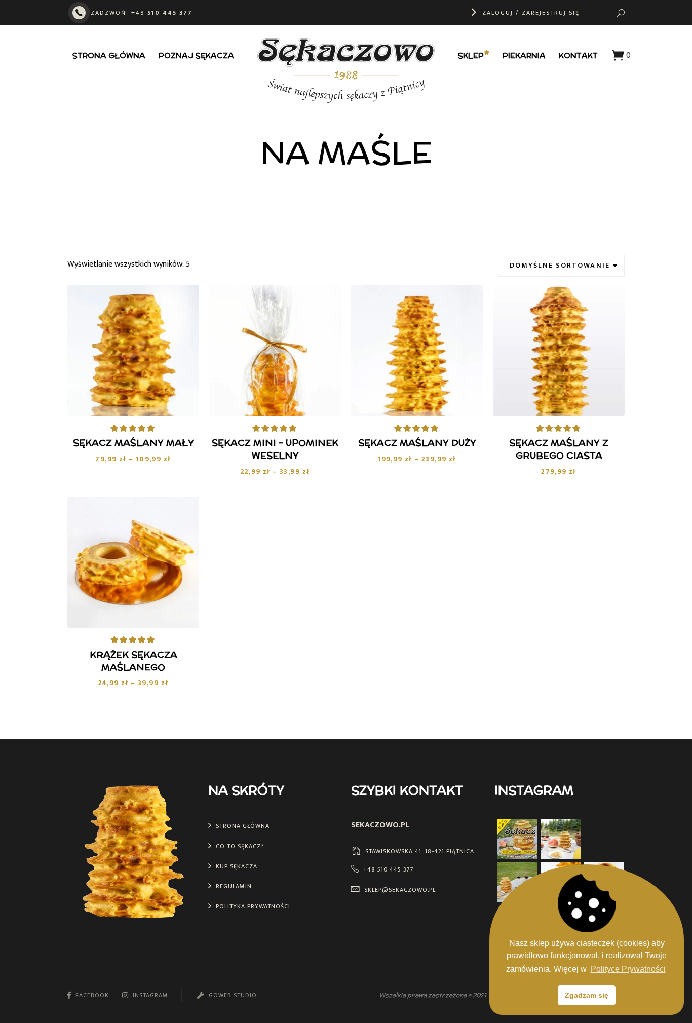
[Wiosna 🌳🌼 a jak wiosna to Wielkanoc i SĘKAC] (517, 882)
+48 (162, 13)
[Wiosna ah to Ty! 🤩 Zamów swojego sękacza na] (561, 839)
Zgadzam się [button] (586, 995)
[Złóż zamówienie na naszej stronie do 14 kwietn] (517, 839)
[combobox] (561, 266)
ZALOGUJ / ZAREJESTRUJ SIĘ (531, 13)
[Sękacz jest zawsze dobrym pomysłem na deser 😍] (604, 839)
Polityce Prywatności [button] (628, 969)
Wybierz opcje (140, 397)
